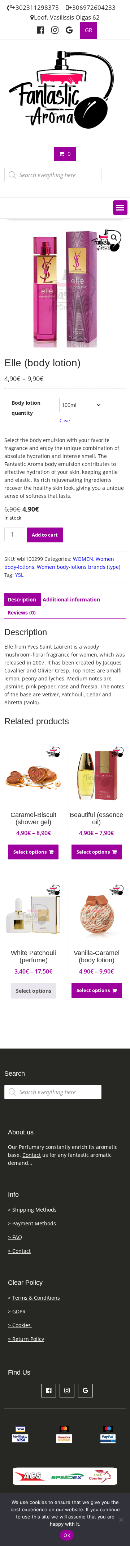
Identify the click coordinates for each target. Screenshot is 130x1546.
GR (88, 30)
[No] (121, 1519)
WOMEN (83, 558)
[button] (120, 207)
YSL (19, 574)
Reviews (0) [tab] (22, 612)
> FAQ (15, 1237)
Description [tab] (22, 599)
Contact (31, 1154)
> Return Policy (26, 1338)
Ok (67, 1535)
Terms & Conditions (36, 1297)
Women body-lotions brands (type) (78, 566)
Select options (30, 852)
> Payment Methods (32, 1223)
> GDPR (17, 1311)
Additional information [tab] (71, 599)
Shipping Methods (34, 1209)
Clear (65, 420)
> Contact (19, 1250)
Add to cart (45, 535)
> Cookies (20, 1325)
